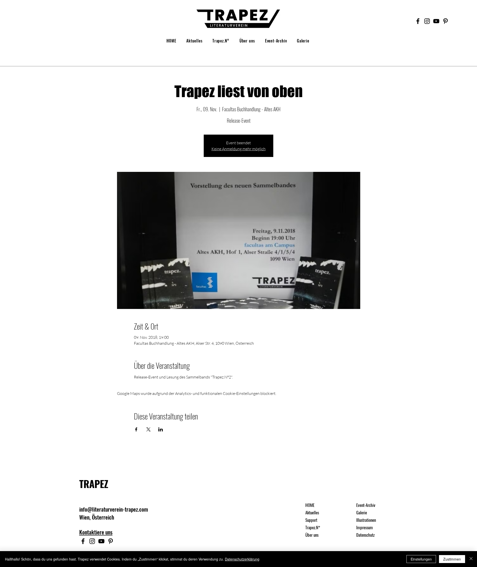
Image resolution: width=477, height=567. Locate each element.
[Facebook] (418, 21)
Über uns (311, 535)
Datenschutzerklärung (242, 559)
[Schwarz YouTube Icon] (436, 21)
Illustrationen (366, 520)
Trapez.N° (312, 527)
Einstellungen (421, 559)
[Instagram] (427, 21)
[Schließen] (471, 559)
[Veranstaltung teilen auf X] (148, 429)
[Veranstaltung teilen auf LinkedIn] (160, 429)
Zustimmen (452, 559)
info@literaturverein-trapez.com (113, 509)
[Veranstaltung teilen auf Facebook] (136, 429)
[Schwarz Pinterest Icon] (445, 21)
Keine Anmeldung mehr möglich (238, 148)
